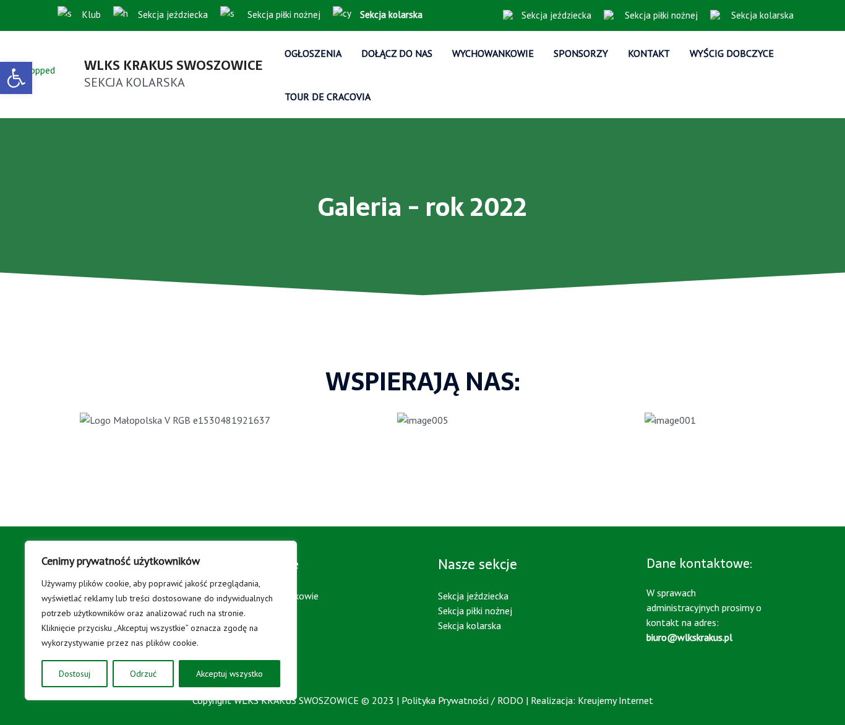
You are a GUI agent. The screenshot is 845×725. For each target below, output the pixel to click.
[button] (16, 78)
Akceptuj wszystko (229, 673)
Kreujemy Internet (615, 700)
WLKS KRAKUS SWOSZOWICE (173, 65)
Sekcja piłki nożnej (282, 14)
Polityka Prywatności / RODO (462, 700)
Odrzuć (143, 673)
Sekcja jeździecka (173, 14)
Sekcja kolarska (761, 15)
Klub (91, 14)
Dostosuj (74, 673)
